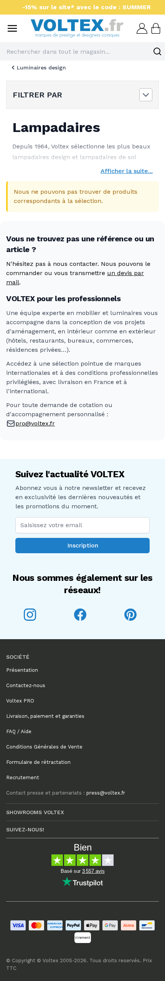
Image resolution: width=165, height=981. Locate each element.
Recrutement (22, 777)
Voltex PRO (20, 701)
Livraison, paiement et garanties (45, 716)
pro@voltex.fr (35, 423)
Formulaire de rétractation (38, 762)
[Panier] (155, 28)
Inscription (82, 545)
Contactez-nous (25, 685)
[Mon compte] (141, 28)
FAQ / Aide (18, 731)
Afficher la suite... (127, 171)
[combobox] (82, 51)
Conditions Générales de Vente (44, 747)
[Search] (157, 51)
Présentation (22, 670)
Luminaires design (41, 67)
